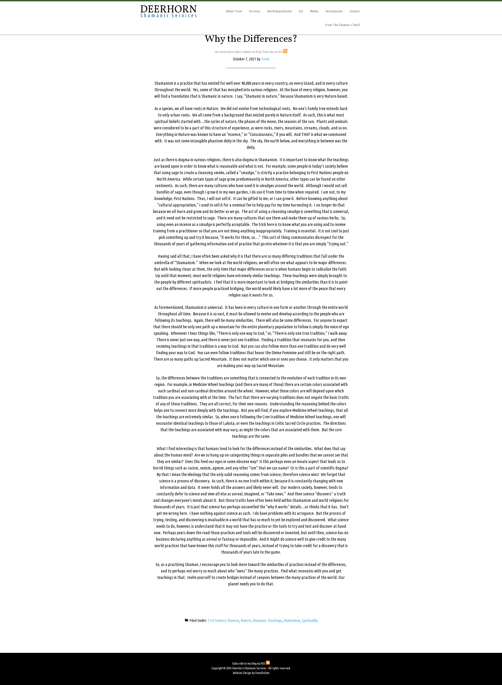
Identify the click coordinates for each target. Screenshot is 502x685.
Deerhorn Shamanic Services (174, 11)
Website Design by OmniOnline (251, 673)
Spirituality (310, 620)
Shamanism (292, 620)
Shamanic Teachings (267, 620)
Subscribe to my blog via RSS (249, 663)
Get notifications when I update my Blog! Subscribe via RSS (249, 52)
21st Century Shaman (223, 620)
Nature (246, 620)
